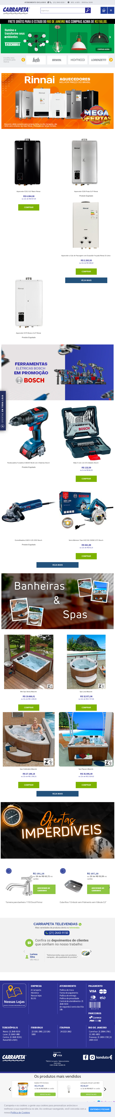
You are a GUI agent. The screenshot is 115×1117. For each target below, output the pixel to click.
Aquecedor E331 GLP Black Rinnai (28, 191)
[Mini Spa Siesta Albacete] (28, 662)
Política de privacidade (69, 998)
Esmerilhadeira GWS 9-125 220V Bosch (28, 540)
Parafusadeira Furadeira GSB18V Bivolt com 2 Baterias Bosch (28, 463)
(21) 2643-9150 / (59, 2)
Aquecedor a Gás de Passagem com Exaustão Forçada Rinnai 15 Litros (86, 255)
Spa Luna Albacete (86, 691)
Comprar (28, 207)
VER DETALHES (45, 1094)
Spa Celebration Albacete (28, 769)
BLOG (33, 998)
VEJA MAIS (86, 280)
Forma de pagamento (69, 992)
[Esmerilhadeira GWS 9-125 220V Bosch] (28, 510)
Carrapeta (16, 10)
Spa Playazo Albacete (86, 769)
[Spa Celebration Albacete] (28, 739)
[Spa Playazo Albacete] (86, 739)
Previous (24, 951)
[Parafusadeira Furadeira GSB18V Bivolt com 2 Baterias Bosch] (28, 433)
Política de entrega (68, 995)
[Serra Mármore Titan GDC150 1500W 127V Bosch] (86, 510)
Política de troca (67, 990)
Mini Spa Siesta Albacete (28, 691)
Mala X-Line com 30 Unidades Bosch (85, 463)
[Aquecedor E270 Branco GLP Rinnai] (28, 303)
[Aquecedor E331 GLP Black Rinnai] (28, 161)
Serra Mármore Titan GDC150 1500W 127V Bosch (86, 540)
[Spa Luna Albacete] (86, 662)
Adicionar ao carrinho (43, 889)
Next (91, 951)
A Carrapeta (36, 990)
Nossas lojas (36, 995)
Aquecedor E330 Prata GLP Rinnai (86, 191)
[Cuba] (73, 885)
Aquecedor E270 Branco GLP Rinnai (28, 333)
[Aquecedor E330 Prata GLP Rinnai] (86, 161)
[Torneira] (19, 885)
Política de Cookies (20, 1112)
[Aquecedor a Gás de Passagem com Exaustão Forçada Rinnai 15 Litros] (86, 226)
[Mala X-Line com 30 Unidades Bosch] (86, 433)
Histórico (35, 992)
